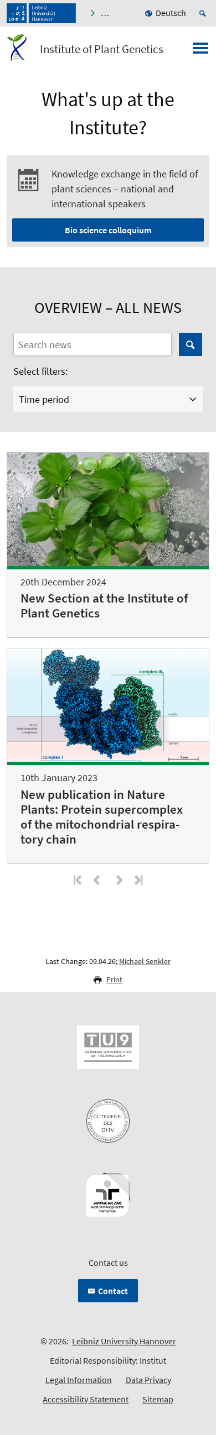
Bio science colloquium (108, 229)
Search (190, 344)
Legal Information (78, 1379)
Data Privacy (148, 1379)
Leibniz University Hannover (124, 1341)
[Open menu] (200, 51)
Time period (44, 399)
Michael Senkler (145, 961)
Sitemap (157, 1399)
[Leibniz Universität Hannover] (41, 13)
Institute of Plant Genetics (101, 49)
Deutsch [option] (171, 12)
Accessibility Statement (85, 1399)
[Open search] (204, 13)
